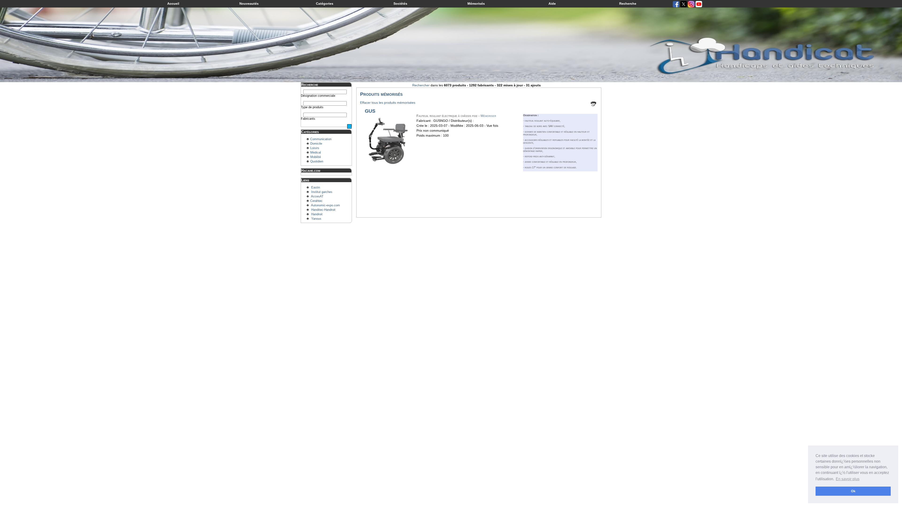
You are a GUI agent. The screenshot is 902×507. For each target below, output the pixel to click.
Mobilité (315, 157)
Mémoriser (488, 116)
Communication (320, 139)
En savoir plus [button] (847, 479)
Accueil (173, 3)
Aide (552, 3)
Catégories (324, 3)
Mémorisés (476, 3)
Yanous (316, 218)
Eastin (315, 187)
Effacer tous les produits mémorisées (387, 102)
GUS (370, 111)
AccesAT (317, 196)
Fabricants (308, 118)
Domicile (316, 143)
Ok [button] (853, 491)
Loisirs (314, 148)
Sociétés (400, 3)
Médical (315, 152)
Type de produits (312, 107)
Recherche (627, 3)
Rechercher (421, 85)
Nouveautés (249, 3)
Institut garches (321, 192)
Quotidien (316, 161)
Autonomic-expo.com (325, 205)
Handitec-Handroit (323, 209)
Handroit (317, 214)
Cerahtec (316, 201)
